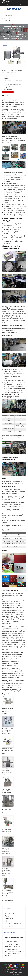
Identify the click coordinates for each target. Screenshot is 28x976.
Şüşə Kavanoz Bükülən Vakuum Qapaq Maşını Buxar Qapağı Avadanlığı (7, 710)
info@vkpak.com (14, 949)
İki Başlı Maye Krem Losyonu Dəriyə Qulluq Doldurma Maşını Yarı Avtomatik (7, 893)
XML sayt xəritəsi (14, 974)
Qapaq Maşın (8, 916)
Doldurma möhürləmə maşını (13, 923)
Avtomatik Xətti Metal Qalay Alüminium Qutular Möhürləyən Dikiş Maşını (7, 771)
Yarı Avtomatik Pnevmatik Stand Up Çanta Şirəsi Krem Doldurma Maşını (7, 830)
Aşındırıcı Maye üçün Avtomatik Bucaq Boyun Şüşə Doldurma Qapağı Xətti (7, 810)
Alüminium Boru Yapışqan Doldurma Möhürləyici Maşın (7, 790)
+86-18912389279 (8, 15)
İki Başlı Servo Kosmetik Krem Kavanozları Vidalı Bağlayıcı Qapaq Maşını (6, 872)
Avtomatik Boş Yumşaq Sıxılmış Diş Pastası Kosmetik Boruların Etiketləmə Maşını (7, 731)
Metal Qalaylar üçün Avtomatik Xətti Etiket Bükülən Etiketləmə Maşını (7, 751)
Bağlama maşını (9, 921)
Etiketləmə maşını (10, 918)
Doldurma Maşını (9, 913)
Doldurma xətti (8, 900)
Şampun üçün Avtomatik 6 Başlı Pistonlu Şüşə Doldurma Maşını (6, 851)
